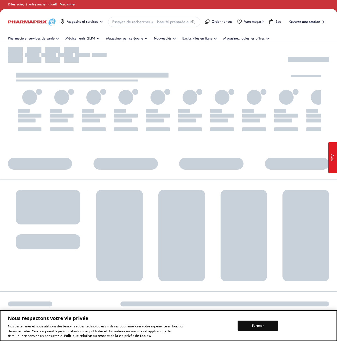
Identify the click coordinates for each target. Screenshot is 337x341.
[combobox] (154, 22)
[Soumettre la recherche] (193, 22)
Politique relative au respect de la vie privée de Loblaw (107, 336)
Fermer (258, 325)
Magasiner (67, 4)
